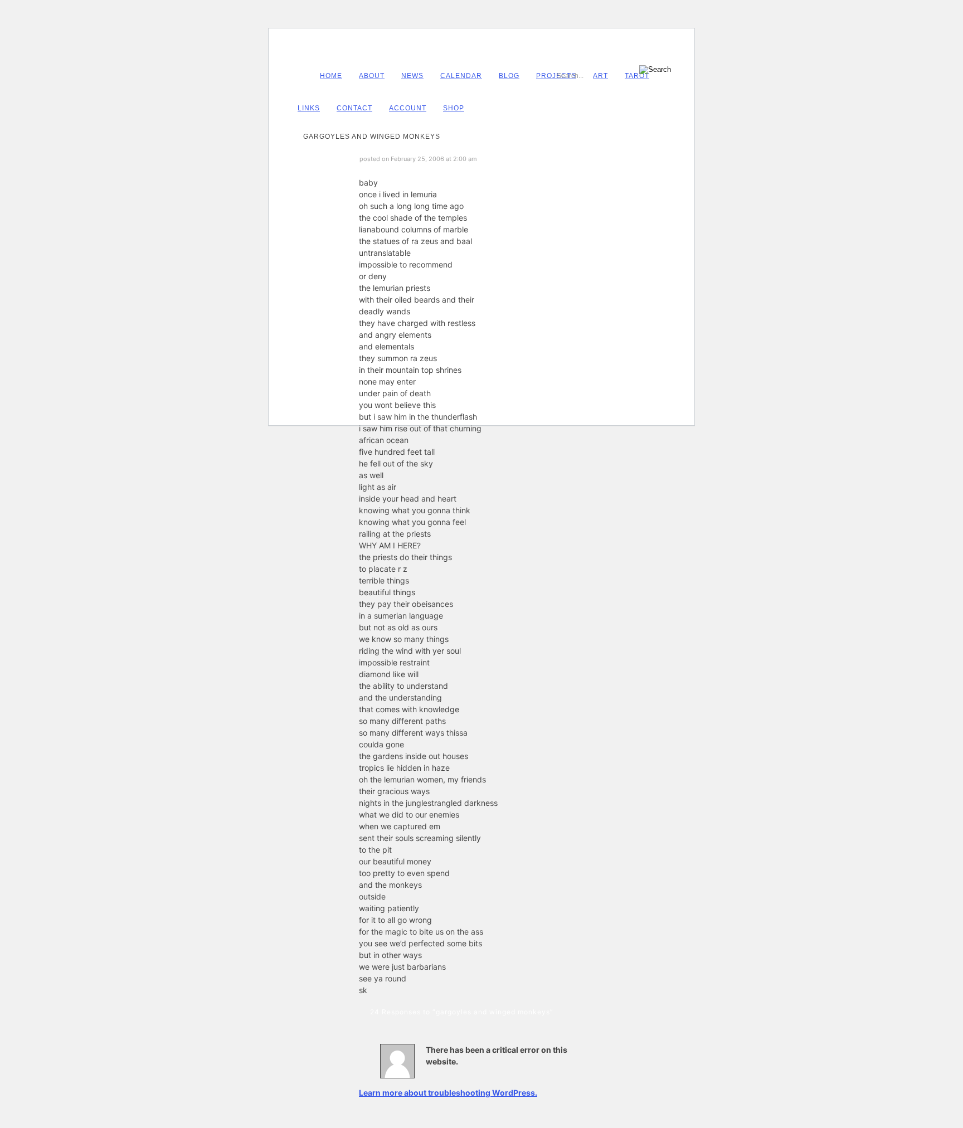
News (412, 76)
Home (331, 76)
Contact (354, 108)
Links (309, 108)
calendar (461, 76)
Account (407, 108)
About (372, 76)
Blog (509, 76)
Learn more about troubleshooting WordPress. (448, 1092)
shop (453, 108)
